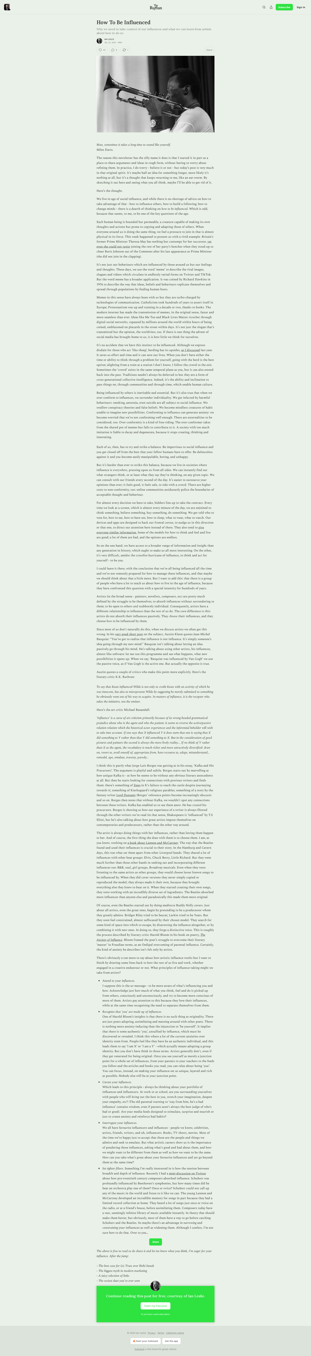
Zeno (137, 785)
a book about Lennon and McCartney (152, 843)
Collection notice (175, 1332)
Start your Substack (147, 1341)
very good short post (129, 634)
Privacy (152, 1332)
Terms (160, 1332)
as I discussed (190, 350)
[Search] (264, 7)
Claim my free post (155, 1306)
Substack (139, 1349)
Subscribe (284, 7)
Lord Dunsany (126, 795)
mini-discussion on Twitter (187, 1173)
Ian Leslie (109, 39)
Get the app (171, 1341)
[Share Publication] (271, 7)
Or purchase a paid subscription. (155, 1314)
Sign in (301, 7)
